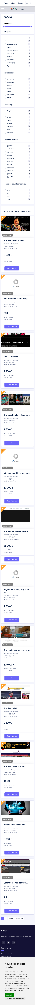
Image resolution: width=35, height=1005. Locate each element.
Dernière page (19, 918)
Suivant (11, 918)
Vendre (6, 3)
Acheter (13, 3)
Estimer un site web (6, 954)
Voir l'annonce (12, 268)
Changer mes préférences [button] (15, 998)
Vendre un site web (6, 956)
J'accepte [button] (9, 995)
